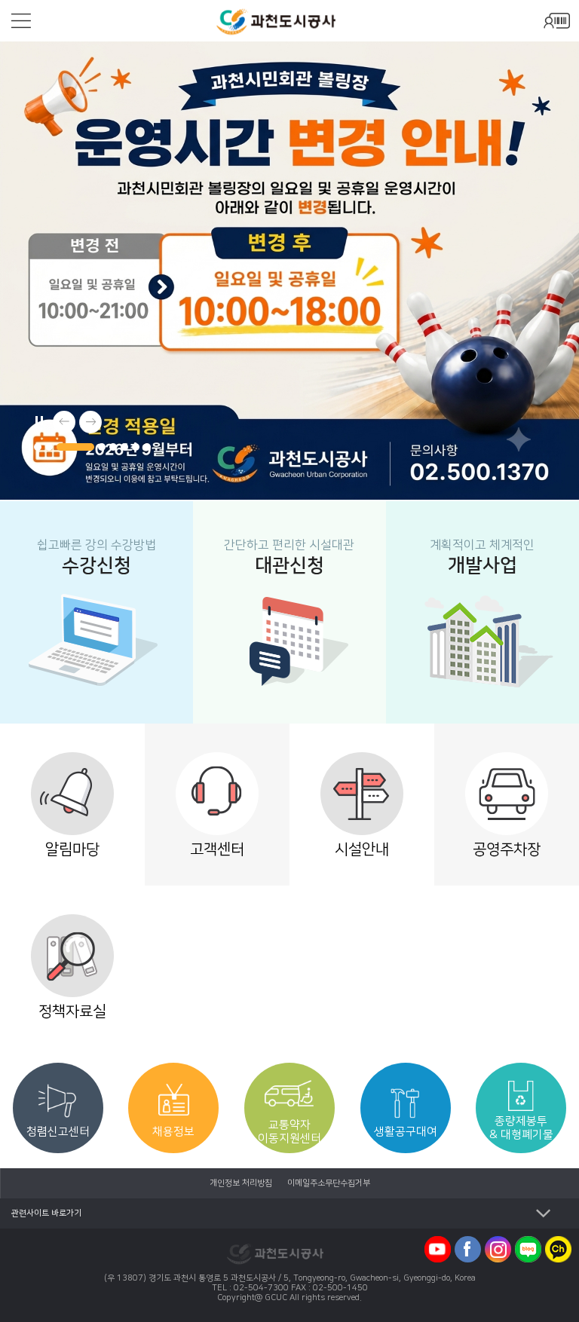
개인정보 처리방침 (241, 1183)
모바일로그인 (556, 20)
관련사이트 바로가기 (46, 1213)
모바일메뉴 (21, 20)
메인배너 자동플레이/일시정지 (37, 418)
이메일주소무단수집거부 (328, 1183)
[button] (37, 447)
